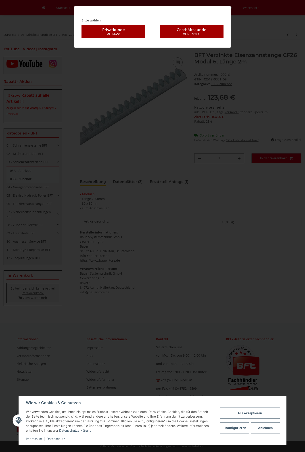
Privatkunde (113, 31)
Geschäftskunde (191, 31)
